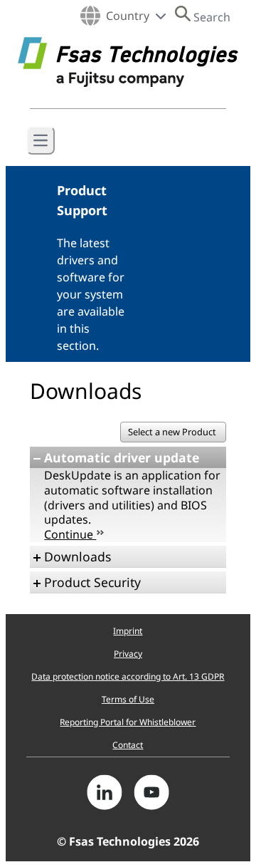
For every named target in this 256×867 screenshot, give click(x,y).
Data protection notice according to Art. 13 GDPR (127, 676)
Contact (127, 745)
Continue (70, 534)
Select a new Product (173, 431)
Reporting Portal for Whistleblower (128, 722)
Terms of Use (128, 699)
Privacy (128, 654)
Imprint (127, 631)
